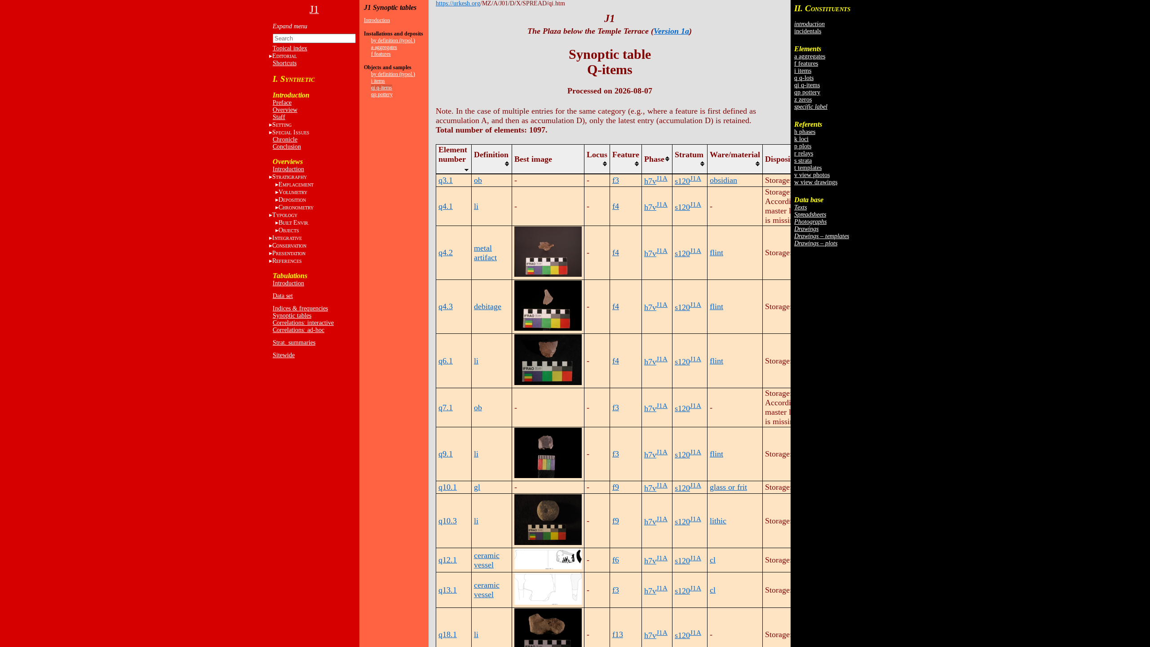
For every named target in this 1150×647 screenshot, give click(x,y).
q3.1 (445, 180)
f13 (617, 634)
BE (294, 222)
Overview (285, 109)
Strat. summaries (294, 342)
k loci (801, 139)
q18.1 (447, 634)
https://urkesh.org (458, 3)
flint (716, 252)
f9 (615, 487)
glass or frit (728, 487)
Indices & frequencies (300, 308)
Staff (279, 117)
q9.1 (445, 453)
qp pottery (382, 94)
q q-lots (804, 78)
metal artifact (485, 253)
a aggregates (384, 47)
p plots (802, 146)
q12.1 (447, 559)
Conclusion (287, 146)
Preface (282, 102)
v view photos (812, 175)
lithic (718, 520)
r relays (803, 153)
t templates (808, 167)
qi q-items (381, 87)
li (476, 206)
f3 (615, 180)
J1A (662, 178)
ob (478, 180)
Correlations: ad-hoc (298, 330)
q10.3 (447, 520)
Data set (283, 295)
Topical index (290, 48)
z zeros (803, 99)
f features (381, 54)
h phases (804, 132)
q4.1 (445, 206)
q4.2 (445, 252)
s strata (803, 160)
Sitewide (284, 355)
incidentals (807, 31)
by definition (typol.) (393, 40)
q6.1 (445, 360)
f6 (615, 559)
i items (378, 81)
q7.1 (445, 407)
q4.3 (445, 306)
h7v (650, 181)
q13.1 (447, 589)
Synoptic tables (292, 315)
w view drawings (815, 182)
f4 (615, 206)
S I (291, 132)
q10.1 (447, 487)
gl (477, 487)
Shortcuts (284, 63)
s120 (682, 181)
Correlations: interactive (303, 322)
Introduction (288, 169)
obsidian (723, 180)
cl (713, 559)
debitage (487, 306)
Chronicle (285, 139)
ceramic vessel (487, 560)
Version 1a (671, 31)
